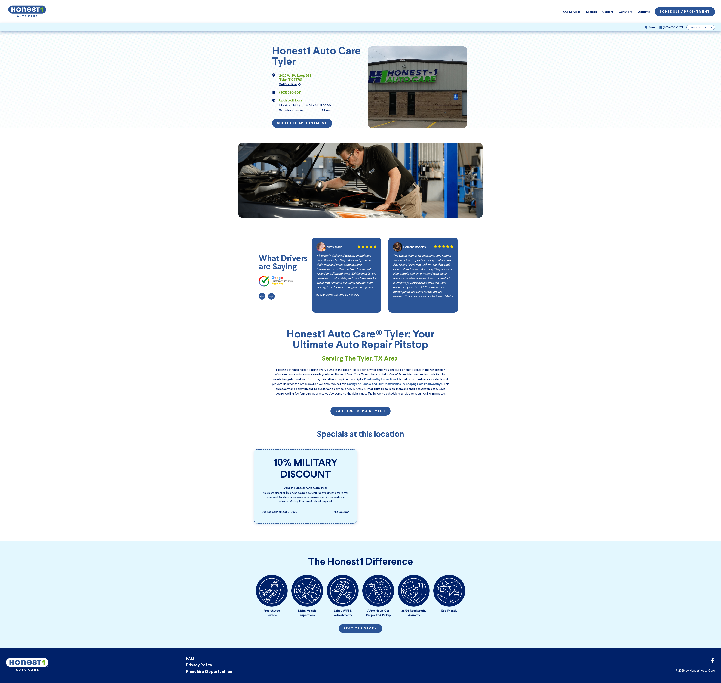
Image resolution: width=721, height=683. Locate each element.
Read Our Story (360, 628)
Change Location (701, 27)
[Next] (271, 296)
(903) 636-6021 (673, 27)
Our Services (571, 12)
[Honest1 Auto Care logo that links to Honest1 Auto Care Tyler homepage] (27, 11)
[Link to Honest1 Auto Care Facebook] (712, 661)
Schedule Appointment (685, 11)
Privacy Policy (199, 665)
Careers (607, 12)
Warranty (644, 12)
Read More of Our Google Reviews (337, 295)
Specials (591, 12)
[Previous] (262, 296)
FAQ (190, 659)
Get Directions (288, 84)
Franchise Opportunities (209, 672)
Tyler (651, 27)
